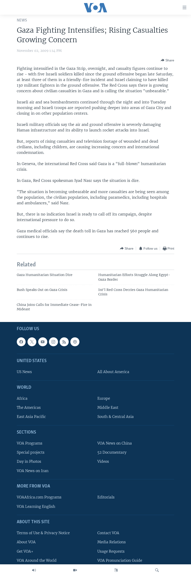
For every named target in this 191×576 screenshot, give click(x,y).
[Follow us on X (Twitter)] (31, 341)
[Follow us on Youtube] (42, 341)
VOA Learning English (36, 506)
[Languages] (116, 570)
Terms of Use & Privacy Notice (43, 533)
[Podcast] (74, 341)
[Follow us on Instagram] (53, 341)
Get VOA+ (25, 551)
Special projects (30, 452)
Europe (103, 398)
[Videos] (75, 570)
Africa (22, 398)
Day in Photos (29, 461)
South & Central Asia (115, 416)
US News (24, 372)
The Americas (29, 407)
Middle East (107, 407)
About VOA (26, 542)
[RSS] (64, 341)
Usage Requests (111, 551)
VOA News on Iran (32, 470)
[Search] (157, 570)
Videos (103, 461)
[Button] (167, 60)
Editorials (106, 497)
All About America (113, 372)
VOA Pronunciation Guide (119, 560)
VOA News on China (114, 443)
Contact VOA (108, 533)
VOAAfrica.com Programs (39, 497)
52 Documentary (111, 452)
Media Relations (111, 542)
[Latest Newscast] (34, 570)
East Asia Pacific (31, 416)
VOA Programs (29, 443)
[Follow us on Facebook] (21, 341)
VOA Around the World (37, 560)
